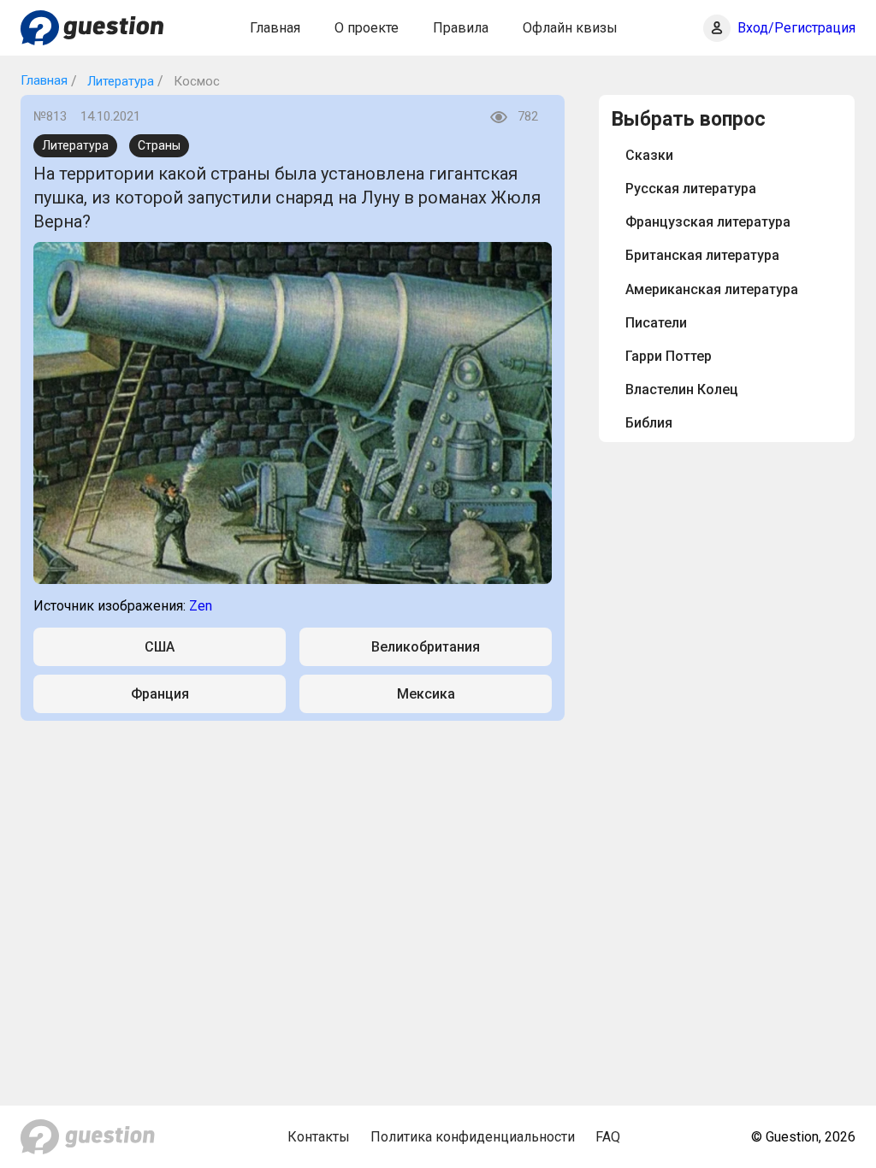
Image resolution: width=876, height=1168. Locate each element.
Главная (275, 28)
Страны (159, 145)
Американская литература (711, 289)
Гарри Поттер (668, 356)
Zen (200, 606)
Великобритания (425, 647)
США (160, 647)
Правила (460, 28)
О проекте (366, 28)
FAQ (607, 1137)
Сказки (649, 155)
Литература (119, 81)
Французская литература (707, 222)
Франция (160, 694)
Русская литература (690, 188)
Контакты (318, 1137)
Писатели (656, 323)
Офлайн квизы (570, 28)
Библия (648, 423)
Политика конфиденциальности (472, 1137)
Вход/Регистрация (796, 28)
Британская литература (702, 255)
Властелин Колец (681, 389)
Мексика (426, 694)
